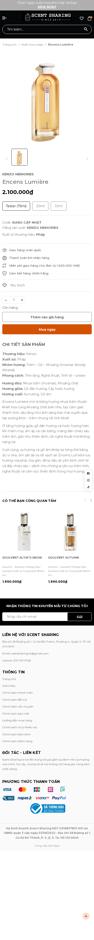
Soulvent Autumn (63, 557)
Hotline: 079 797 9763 (16, 660)
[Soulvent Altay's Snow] (24, 531)
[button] (91, 501)
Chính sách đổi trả (14, 699)
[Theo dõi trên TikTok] (88, 487)
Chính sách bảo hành (16, 734)
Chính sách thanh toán (17, 692)
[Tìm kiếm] (86, 29)
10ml (59, 206)
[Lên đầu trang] (86, 916)
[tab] (23, 344)
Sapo (56, 845)
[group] (47, 98)
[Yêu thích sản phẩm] (81, 18)
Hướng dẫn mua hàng (17, 720)
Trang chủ (9, 679)
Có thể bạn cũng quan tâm (29, 501)
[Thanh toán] (34, 794)
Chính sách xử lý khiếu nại (19, 727)
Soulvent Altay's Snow (22, 557)
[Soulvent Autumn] (70, 531)
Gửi (79, 617)
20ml (40, 206)
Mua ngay (47, 7)
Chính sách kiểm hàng (17, 741)
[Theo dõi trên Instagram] (88, 480)
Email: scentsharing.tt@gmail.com (25, 653)
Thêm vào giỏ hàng (47, 317)
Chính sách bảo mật (15, 713)
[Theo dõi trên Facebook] (88, 473)
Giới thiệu (9, 685)
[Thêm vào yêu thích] (13, 285)
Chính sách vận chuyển (18, 706)
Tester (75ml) (16, 206)
